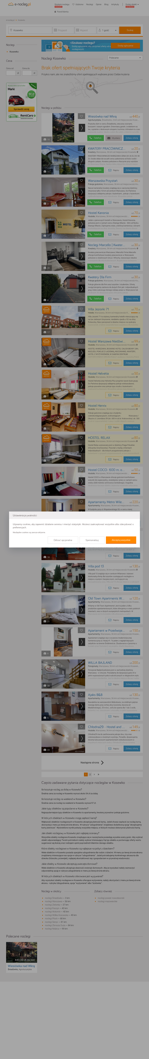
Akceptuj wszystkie (121, 540)
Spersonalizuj (92, 540)
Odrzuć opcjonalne (63, 540)
